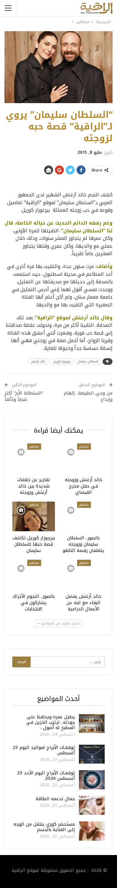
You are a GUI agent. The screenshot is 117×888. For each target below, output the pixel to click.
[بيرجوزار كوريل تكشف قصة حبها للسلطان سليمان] (33, 516)
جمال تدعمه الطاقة (55, 798)
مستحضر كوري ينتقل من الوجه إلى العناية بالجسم (44, 827)
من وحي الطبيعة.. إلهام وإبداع (88, 396)
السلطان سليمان (87, 361)
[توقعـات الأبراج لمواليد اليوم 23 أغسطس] (92, 754)
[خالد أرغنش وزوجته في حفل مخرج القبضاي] (83, 458)
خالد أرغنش (38, 361)
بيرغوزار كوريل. (61, 361)
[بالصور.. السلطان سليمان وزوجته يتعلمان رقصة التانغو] (83, 516)
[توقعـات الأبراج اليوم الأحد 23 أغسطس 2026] (92, 779)
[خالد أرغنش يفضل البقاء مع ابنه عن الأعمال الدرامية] (83, 574)
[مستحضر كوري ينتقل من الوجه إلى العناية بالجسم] (92, 831)
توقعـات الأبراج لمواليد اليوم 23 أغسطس (44, 750)
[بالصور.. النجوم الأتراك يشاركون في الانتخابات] (33, 574)
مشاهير (84, 446)
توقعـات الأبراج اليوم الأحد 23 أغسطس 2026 (46, 775)
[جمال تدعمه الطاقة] (92, 805)
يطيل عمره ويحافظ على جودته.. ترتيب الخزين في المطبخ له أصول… (50, 722)
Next (105, 67)
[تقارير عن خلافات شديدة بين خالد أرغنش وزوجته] (33, 458)
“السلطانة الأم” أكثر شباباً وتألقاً (23, 396)
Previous (12, 67)
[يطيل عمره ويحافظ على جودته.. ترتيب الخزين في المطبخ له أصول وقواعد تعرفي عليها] (92, 723)
